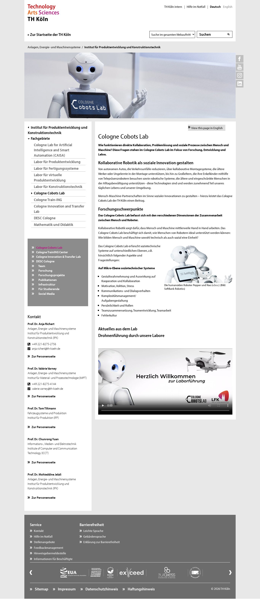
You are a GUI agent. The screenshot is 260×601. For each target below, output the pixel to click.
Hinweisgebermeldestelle (50, 553)
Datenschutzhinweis (101, 588)
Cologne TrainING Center (52, 252)
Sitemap (41, 588)
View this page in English (207, 128)
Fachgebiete (40, 138)
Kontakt (39, 530)
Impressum (66, 588)
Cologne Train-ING (48, 199)
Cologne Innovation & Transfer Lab (58, 256)
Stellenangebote (44, 542)
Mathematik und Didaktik (53, 224)
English (227, 7)
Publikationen (46, 280)
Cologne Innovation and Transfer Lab (59, 209)
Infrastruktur (45, 284)
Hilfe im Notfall (196, 7)
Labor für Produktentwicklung (57, 161)
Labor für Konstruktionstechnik (58, 186)
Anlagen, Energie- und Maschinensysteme (54, 47)
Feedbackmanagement (48, 547)
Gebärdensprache (94, 536)
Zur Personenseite (43, 356)
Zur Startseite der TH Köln (50, 34)
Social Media (45, 293)
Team (40, 266)
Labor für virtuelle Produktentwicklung (50, 177)
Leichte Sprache (93, 530)
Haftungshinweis (141, 588)
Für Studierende (47, 289)
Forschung (44, 270)
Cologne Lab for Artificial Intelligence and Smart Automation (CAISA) (53, 150)
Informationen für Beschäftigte (53, 559)
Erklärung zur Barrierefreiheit (101, 542)
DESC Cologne (45, 217)
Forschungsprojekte (50, 275)
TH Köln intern (173, 7)
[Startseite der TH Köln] (43, 12)
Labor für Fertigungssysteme (56, 168)
